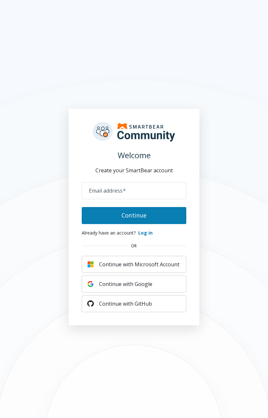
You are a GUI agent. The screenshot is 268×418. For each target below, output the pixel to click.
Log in (145, 233)
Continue (134, 215)
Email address (107, 191)
